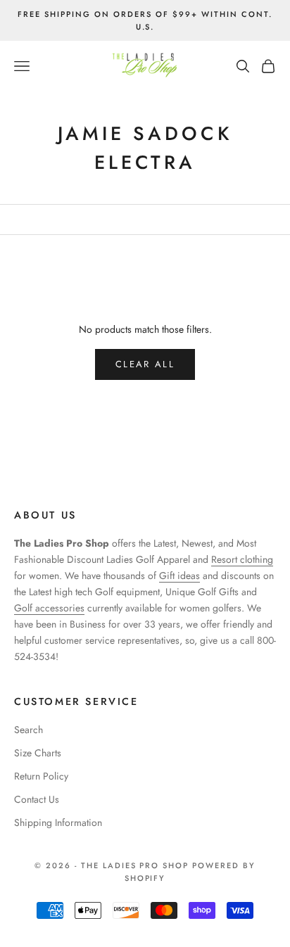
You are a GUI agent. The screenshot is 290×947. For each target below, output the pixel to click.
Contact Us (36, 799)
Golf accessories (49, 608)
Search (28, 730)
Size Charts (37, 753)
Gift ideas (179, 575)
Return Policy (41, 776)
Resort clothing (242, 559)
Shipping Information (58, 822)
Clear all (145, 364)
